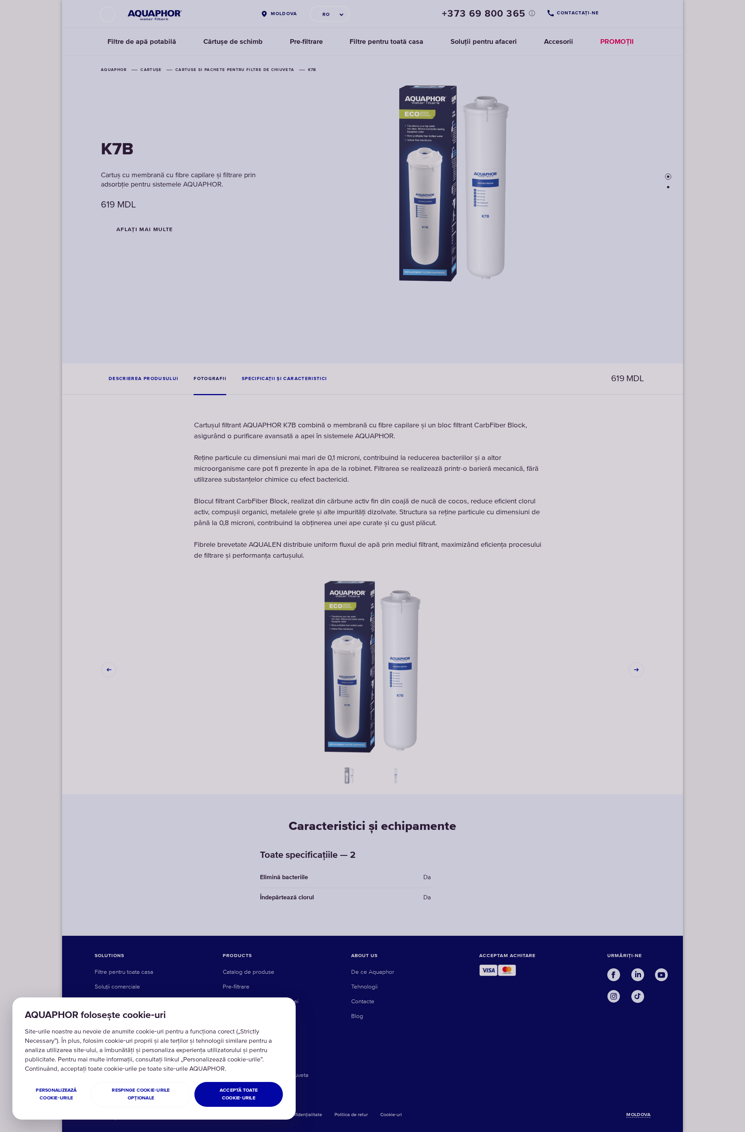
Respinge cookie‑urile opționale (141, 1094)
